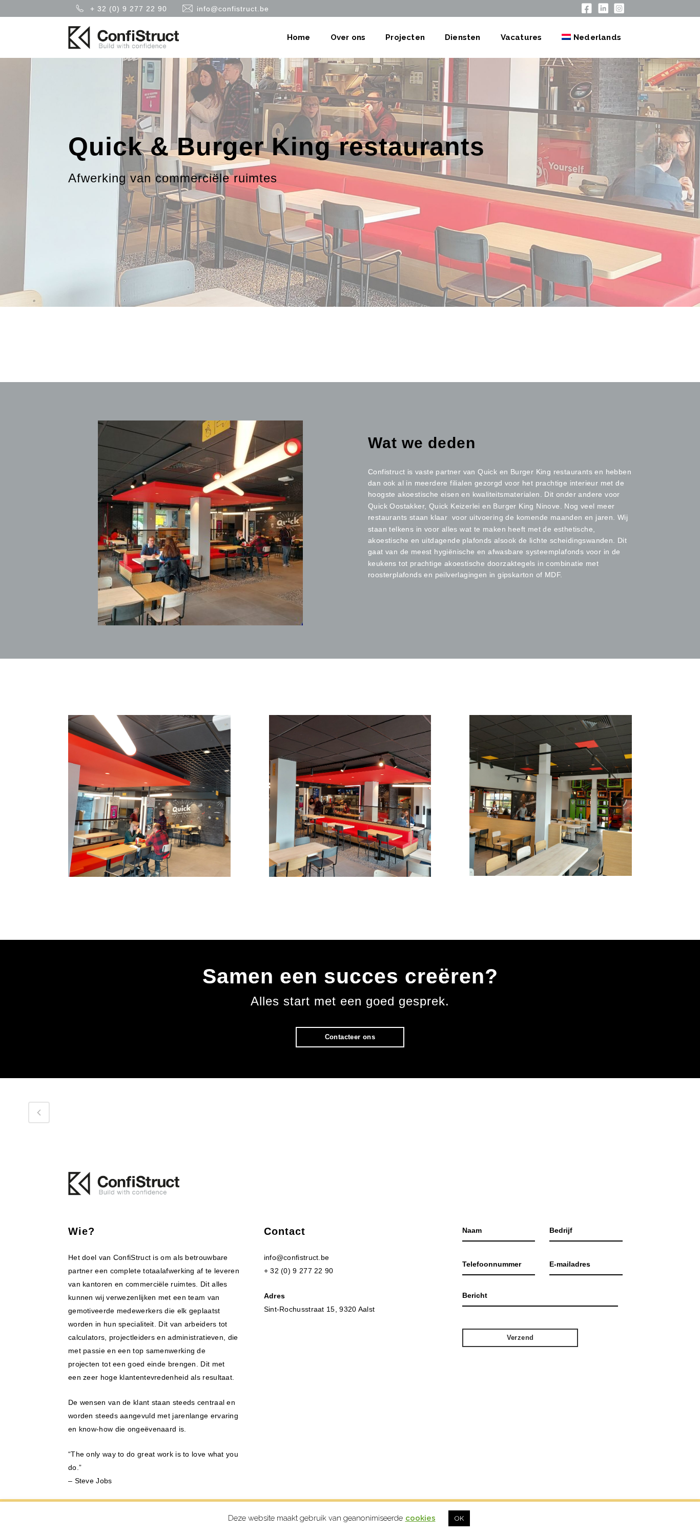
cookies (420, 1518)
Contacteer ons (350, 1037)
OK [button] (459, 1518)
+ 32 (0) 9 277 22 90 (128, 9)
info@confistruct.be (233, 9)
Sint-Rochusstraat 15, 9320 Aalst (319, 1309)
